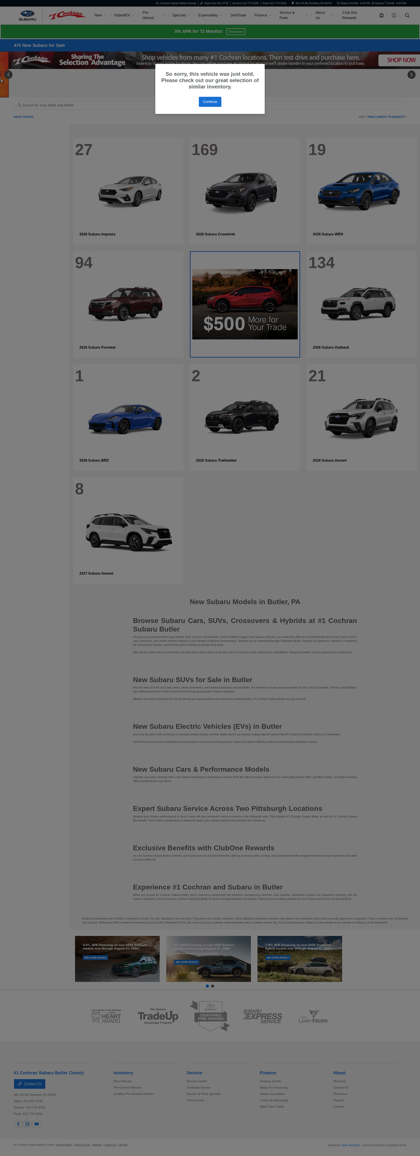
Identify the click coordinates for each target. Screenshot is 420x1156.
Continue (210, 102)
